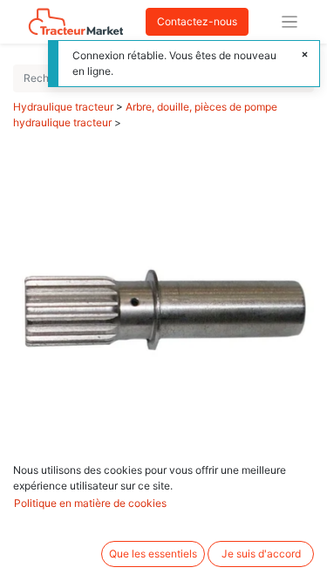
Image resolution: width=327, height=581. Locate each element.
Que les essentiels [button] (153, 553)
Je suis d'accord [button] (261, 553)
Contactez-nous (197, 21)
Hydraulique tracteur (63, 106)
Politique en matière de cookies (90, 503)
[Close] (304, 55)
